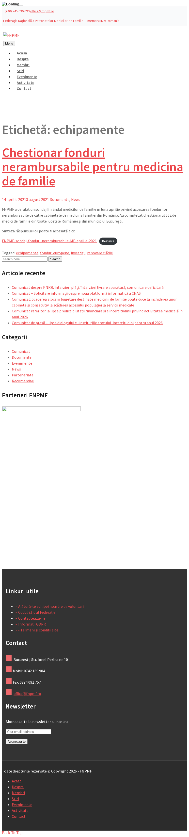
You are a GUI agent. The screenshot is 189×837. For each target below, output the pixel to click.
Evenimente (22, 363)
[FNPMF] (11, 35)
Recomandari (23, 380)
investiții (78, 252)
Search (55, 259)
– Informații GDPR (31, 624)
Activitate (20, 810)
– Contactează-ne (31, 618)
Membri (18, 792)
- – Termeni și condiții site (37, 630)
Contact (24, 88)
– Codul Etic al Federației (36, 612)
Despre (18, 786)
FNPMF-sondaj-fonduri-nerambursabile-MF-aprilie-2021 (49, 240)
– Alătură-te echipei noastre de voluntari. (50, 606)
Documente (59, 199)
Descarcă (108, 241)
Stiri (15, 798)
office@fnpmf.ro (42, 11)
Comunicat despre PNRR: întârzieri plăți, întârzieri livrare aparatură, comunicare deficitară (88, 287)
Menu (9, 43)
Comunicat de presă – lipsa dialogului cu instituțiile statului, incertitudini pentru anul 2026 (87, 322)
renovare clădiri (100, 252)
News (75, 199)
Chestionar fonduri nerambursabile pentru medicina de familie (92, 166)
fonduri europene (54, 252)
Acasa (16, 780)
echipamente (27, 252)
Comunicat (21, 351)
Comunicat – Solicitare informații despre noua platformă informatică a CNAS (76, 293)
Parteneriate (22, 374)
